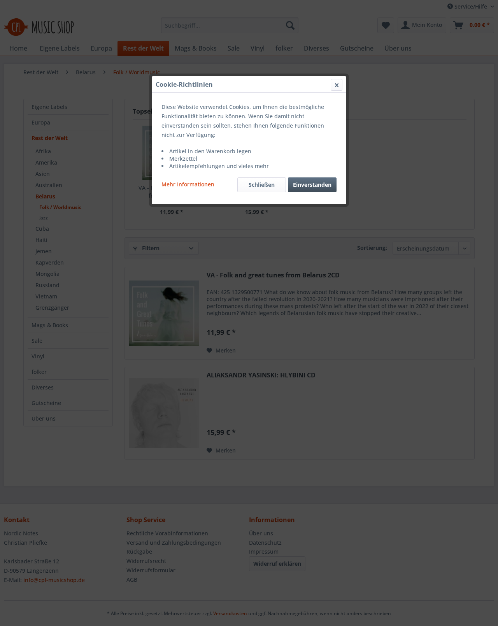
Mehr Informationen (187, 184)
